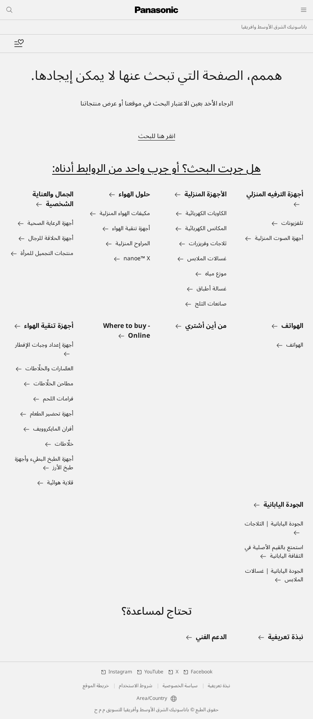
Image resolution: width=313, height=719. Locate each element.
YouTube (153, 672)
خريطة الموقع (96, 686)
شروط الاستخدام (135, 686)
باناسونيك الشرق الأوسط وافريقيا (274, 27)
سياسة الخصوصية (180, 686)
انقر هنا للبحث (156, 136)
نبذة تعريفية (219, 686)
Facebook (201, 672)
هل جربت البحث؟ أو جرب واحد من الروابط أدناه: (156, 168)
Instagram (120, 672)
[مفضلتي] (19, 44)
